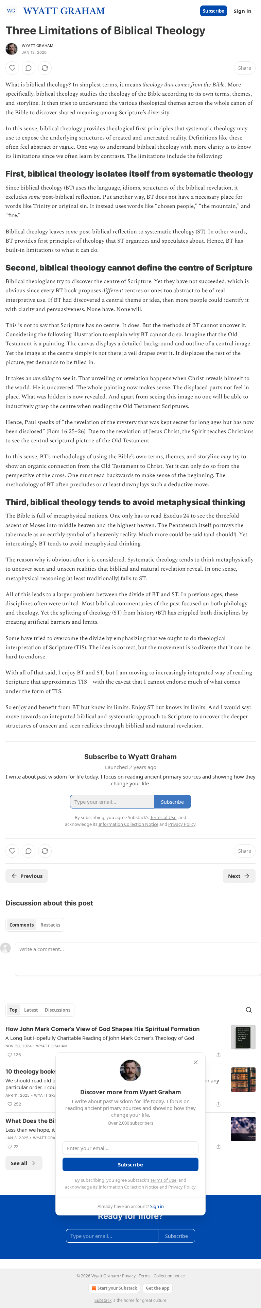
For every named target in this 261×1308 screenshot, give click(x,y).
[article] (130, 1042)
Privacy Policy (181, 1187)
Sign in (242, 10)
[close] (195, 1062)
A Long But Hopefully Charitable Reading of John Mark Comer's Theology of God (99, 1037)
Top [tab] (13, 1010)
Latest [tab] (31, 1010)
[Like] (12, 68)
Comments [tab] (22, 925)
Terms (145, 1276)
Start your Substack (117, 1288)
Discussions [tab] (57, 1010)
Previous (31, 875)
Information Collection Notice (128, 1187)
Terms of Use (163, 1180)
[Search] (249, 1010)
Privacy (129, 1276)
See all (19, 1163)
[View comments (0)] (28, 68)
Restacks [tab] (50, 925)
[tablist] (34, 925)
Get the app (158, 1288)
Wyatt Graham (37, 45)
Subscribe (213, 11)
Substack (102, 1300)
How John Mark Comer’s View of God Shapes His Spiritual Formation (102, 1029)
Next (234, 875)
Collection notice (169, 1276)
